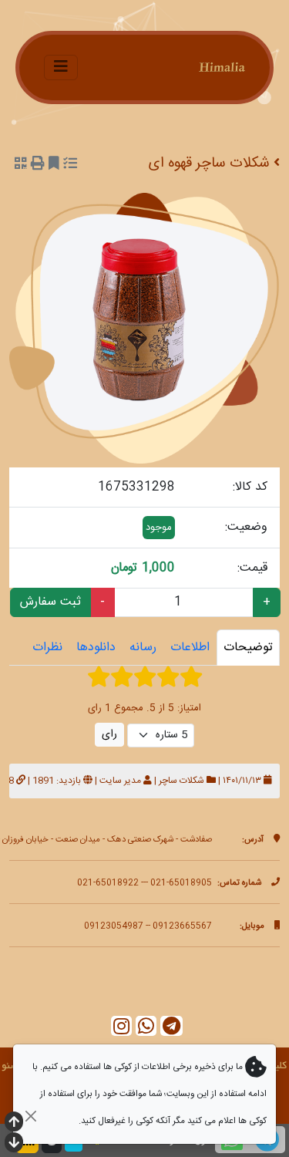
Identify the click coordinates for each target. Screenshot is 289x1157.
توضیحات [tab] (248, 647)
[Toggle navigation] (61, 67)
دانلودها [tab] (96, 647)
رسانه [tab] (142, 647)
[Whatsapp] (146, 1026)
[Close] (30, 1116)
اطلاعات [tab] (190, 647)
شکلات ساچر (181, 780)
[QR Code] (21, 165)
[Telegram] (171, 1026)
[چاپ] (38, 165)
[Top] (14, 1123)
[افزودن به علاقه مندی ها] (54, 165)
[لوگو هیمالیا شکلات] (199, 67)
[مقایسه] (70, 165)
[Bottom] (14, 1144)
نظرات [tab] (47, 647)
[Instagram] (121, 1026)
